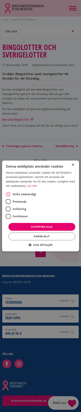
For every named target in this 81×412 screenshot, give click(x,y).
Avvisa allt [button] (42, 236)
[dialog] (40, 205)
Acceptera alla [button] (42, 226)
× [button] (72, 164)
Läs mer (32, 186)
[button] (40, 245)
